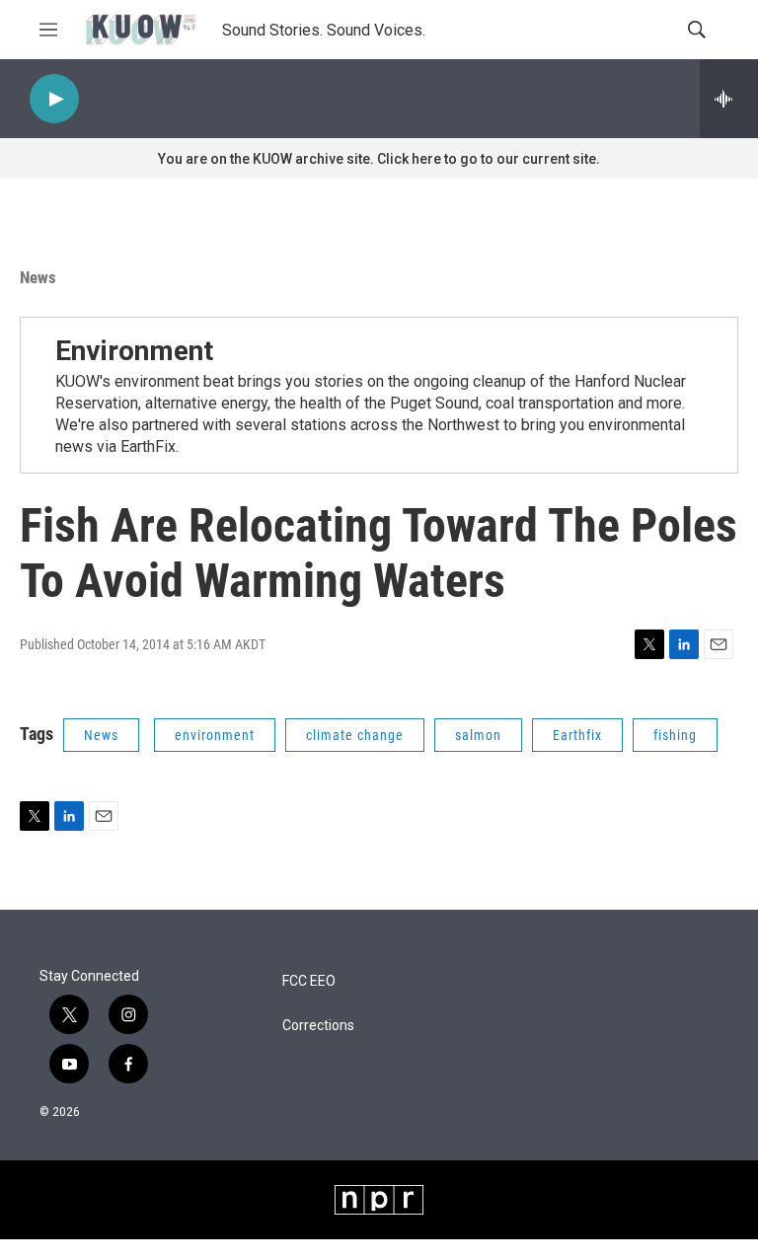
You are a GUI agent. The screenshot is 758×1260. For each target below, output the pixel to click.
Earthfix (577, 735)
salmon (478, 735)
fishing (675, 735)
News (38, 277)
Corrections (318, 1025)
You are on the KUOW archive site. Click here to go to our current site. (379, 159)
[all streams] (729, 98)
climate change (355, 735)
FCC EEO (309, 981)
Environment (134, 350)
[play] (54, 99)
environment (215, 735)
